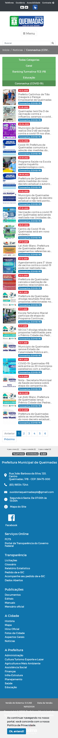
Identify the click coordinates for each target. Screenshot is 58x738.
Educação (11, 687)
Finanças (10, 671)
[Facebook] (11, 517)
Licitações (11, 560)
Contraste (47, 3)
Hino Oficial (12, 628)
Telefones (9, 3)
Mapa (8, 624)
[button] (52, 43)
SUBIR (43, 454)
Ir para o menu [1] (13, 449)
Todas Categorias (29, 59)
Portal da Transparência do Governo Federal (26, 544)
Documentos (13, 594)
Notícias (18, 49)
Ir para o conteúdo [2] (29, 449)
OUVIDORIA (32, 454)
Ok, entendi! (16, 731)
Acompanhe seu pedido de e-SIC (25, 576)
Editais (9, 598)
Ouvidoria (20, 3)
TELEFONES (18, 454)
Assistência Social (16, 667)
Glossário (10, 564)
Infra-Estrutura (14, 675)
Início (5, 49)
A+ (22, 7)
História (10, 621)
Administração (14, 655)
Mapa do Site (18, 506)
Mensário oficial (14, 606)
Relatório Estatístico (17, 568)
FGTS (8, 539)
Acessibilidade (33, 3)
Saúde (8, 683)
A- (27, 7)
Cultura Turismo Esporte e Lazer (24, 659)
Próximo (9, 439)
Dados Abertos (14, 580)
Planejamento (13, 679)
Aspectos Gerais (14, 636)
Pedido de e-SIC (14, 572)
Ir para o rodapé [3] (45, 449)
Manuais (10, 602)
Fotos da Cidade (15, 633)
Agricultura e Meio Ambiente (22, 663)
